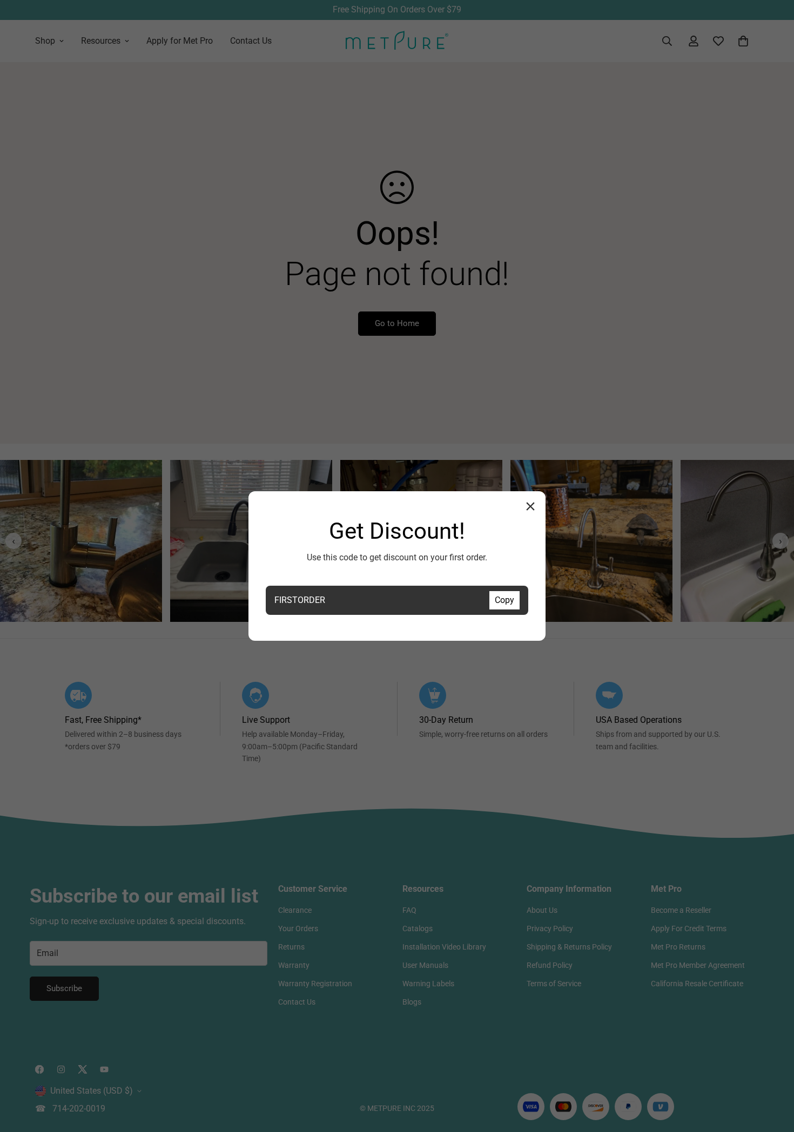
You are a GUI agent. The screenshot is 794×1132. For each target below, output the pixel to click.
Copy (504, 600)
